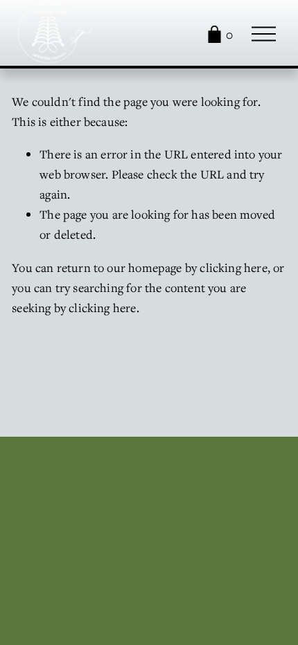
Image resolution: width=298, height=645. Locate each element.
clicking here (233, 267)
